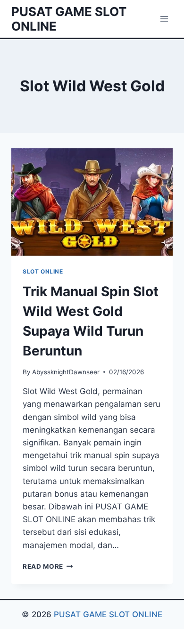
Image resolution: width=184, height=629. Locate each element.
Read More (48, 566)
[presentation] (92, 202)
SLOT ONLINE (43, 271)
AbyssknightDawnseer (66, 372)
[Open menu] (164, 18)
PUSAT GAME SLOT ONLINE (108, 614)
